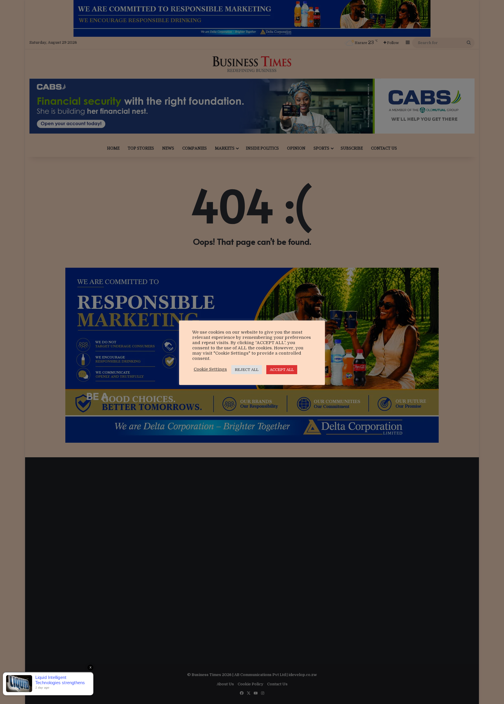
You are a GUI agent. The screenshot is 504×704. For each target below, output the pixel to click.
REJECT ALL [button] (246, 369)
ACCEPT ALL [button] (282, 369)
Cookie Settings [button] (210, 369)
